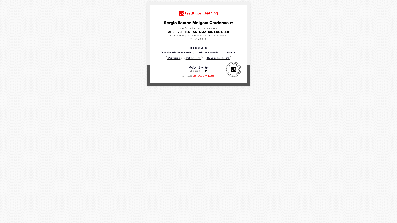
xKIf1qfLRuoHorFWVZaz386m (204, 76)
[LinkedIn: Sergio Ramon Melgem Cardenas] (231, 22)
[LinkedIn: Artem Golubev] (205, 71)
